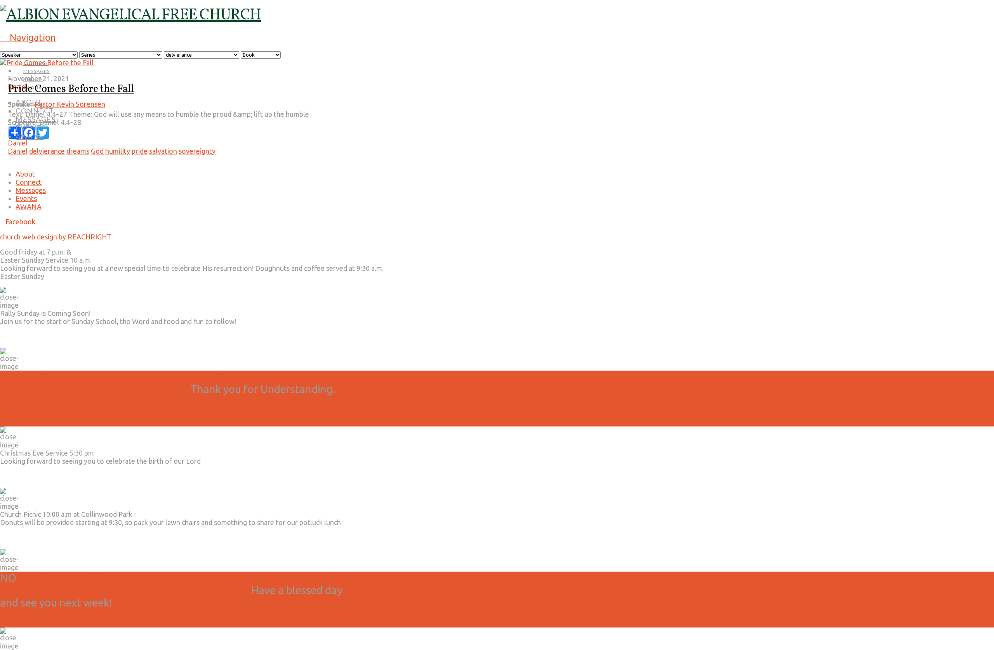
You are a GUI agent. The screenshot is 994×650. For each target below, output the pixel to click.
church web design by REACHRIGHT (55, 237)
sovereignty (197, 151)
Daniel (18, 143)
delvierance (47, 151)
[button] (28, 37)
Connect (29, 182)
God (97, 151)
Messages (31, 190)
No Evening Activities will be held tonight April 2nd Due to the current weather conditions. (122, 383)
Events (26, 198)
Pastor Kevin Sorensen (70, 104)
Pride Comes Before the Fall (71, 89)
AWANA (29, 206)
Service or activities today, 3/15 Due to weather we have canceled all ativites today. (124, 584)
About (25, 174)
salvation (163, 151)
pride (140, 151)
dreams (77, 151)
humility (117, 151)
